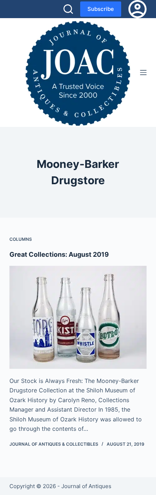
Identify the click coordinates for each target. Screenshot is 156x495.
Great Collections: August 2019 (59, 254)
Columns (20, 239)
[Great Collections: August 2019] (78, 317)
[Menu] (143, 72)
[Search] (68, 9)
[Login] (137, 9)
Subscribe (100, 8)
